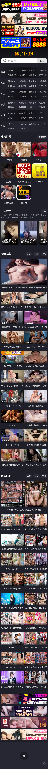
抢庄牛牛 (43, 75)
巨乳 (36, 254)
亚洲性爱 (12, 92)
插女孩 (12, 124)
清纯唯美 (22, 107)
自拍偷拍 (22, 81)
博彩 (3, 72)
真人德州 (22, 70)
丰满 (29, 476)
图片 (3, 104)
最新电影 (6, 476)
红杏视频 (12, 128)
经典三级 (22, 96)
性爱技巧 (43, 118)
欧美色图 (32, 102)
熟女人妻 (12, 85)
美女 (29, 254)
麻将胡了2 (12, 75)
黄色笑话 (32, 118)
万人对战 (32, 70)
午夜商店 (22, 124)
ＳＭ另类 (43, 85)
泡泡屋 (22, 128)
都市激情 (12, 113)
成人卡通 (32, 92)
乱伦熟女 (32, 96)
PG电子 (12, 70)
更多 (44, 254)
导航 (3, 125)
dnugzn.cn (24, 54)
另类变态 (43, 96)
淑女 (36, 476)
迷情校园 (12, 118)
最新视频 (6, 254)
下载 (44, 211)
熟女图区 (32, 107)
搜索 (42, 60)
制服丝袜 (12, 96)
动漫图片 (43, 102)
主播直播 (32, 85)
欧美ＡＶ (32, 81)
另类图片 (43, 107)
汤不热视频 (42, 124)
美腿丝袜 (12, 107)
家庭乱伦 (22, 113)
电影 (3, 93)
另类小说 (22, 118)
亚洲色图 (22, 102)
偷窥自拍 (12, 102)
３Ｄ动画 (43, 81)
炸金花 (22, 75)
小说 (3, 115)
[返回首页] (44, 763)
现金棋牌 (32, 75)
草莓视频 (32, 124)
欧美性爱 (43, 92)
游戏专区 (43, 70)
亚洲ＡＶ (12, 81)
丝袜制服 (22, 85)
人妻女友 (32, 113)
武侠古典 (43, 113)
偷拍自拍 (22, 92)
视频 (3, 83)
